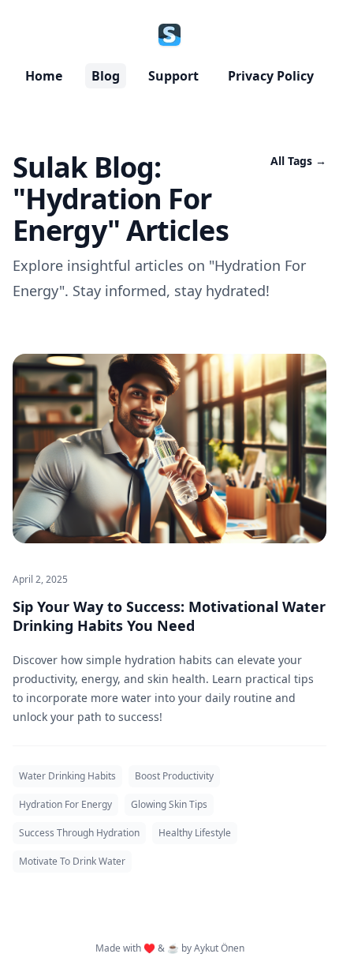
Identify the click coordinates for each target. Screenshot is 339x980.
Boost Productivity (174, 776)
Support (173, 75)
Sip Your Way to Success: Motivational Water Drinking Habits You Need (169, 616)
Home (43, 75)
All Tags (298, 160)
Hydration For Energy (65, 804)
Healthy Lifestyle (194, 832)
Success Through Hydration (79, 832)
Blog (105, 75)
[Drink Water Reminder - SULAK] (169, 35)
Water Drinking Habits (67, 776)
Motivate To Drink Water (72, 861)
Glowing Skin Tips (169, 804)
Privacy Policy (271, 75)
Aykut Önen (219, 948)
